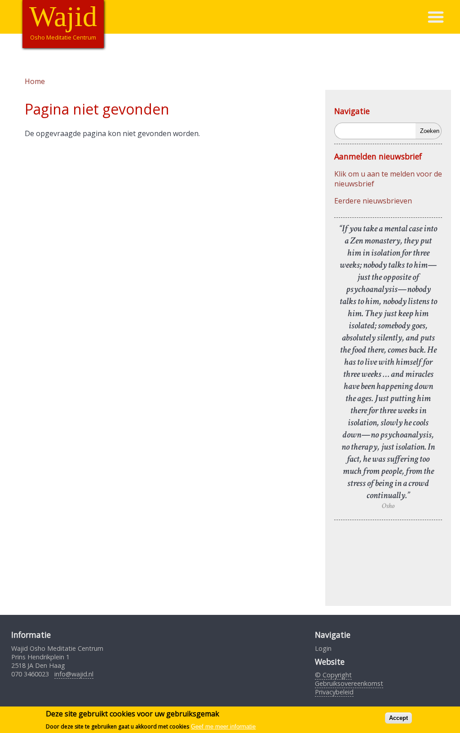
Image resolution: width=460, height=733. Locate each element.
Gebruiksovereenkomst (349, 683)
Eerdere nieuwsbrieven (373, 201)
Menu (443, 17)
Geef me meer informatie (223, 726)
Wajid (63, 16)
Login (323, 648)
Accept (398, 718)
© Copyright (333, 675)
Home (35, 81)
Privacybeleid (334, 692)
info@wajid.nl (73, 674)
